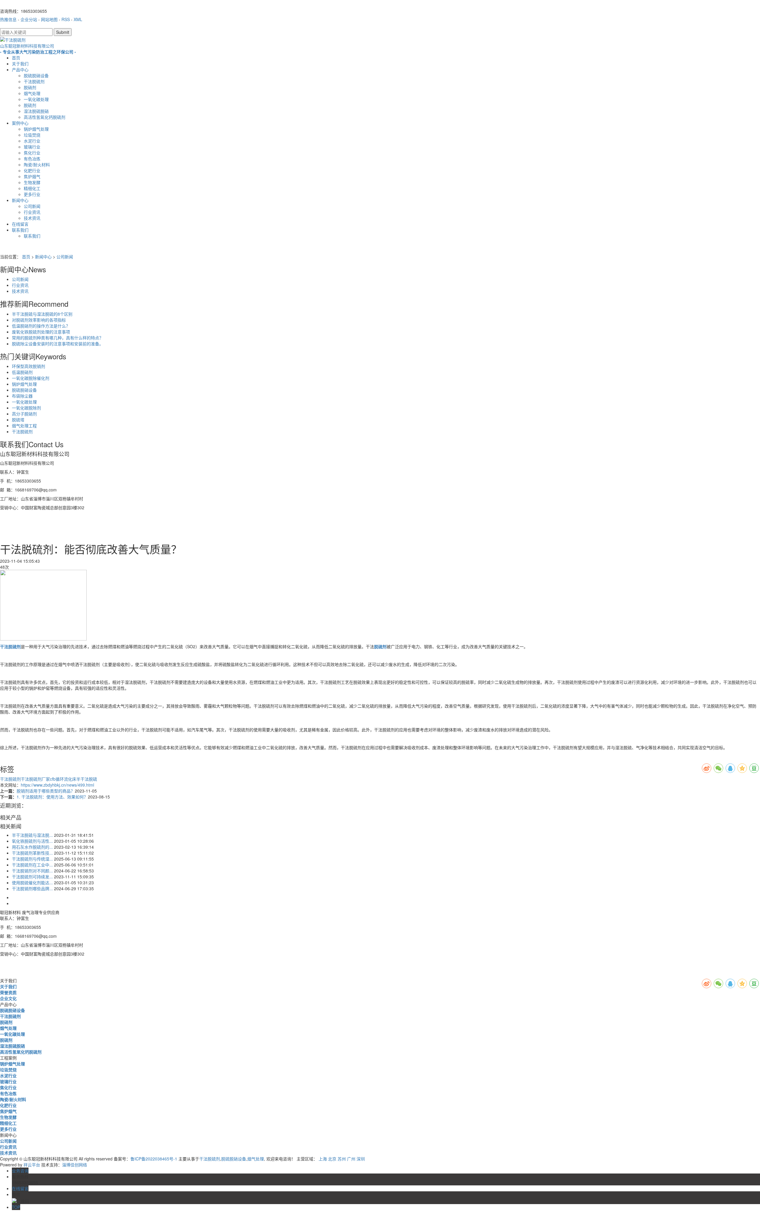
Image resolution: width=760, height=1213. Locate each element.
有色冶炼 (32, 159)
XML (78, 19)
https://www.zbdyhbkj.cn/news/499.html (57, 785)
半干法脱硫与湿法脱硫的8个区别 (42, 314)
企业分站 (28, 19)
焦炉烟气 (32, 176)
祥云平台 (31, 1165)
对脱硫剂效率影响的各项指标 (39, 320)
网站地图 (49, 19)
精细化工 (32, 188)
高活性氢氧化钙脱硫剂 (44, 117)
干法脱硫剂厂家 (35, 779)
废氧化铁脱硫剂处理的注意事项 (41, 332)
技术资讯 (32, 218)
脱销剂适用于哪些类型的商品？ (46, 791)
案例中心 (20, 123)
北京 (332, 1159)
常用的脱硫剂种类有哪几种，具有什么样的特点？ (57, 338)
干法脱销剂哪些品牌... (32, 888)
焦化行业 (32, 153)
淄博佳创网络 (74, 1165)
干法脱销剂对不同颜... (32, 871)
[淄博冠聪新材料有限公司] (43, 604)
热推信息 (8, 19)
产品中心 (20, 69)
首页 (16, 58)
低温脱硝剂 (22, 372)
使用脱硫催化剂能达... (32, 882)
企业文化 (8, 998)
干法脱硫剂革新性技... (32, 853)
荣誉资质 (8, 992)
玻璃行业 (32, 147)
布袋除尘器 (22, 396)
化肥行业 (32, 170)
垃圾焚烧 (32, 135)
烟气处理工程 (24, 425)
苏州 (342, 1159)
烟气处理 (32, 93)
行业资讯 (32, 212)
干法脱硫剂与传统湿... (32, 859)
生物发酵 (32, 182)
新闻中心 (20, 200)
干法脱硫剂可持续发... (32, 877)
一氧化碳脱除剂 (26, 408)
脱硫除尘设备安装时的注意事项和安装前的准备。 (57, 344)
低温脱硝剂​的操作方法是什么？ (41, 326)
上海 (323, 1159)
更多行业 (32, 194)
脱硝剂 (30, 87)
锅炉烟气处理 (36, 129)
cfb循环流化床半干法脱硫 (73, 779)
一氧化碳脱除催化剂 (30, 378)
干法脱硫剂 (34, 81)
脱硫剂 (30, 105)
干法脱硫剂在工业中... (32, 865)
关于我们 (20, 64)
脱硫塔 (18, 420)
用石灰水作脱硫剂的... (32, 847)
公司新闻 (32, 206)
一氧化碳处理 (36, 99)
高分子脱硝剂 (24, 414)
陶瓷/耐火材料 (37, 164)
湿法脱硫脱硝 (36, 111)
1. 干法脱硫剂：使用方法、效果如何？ (52, 797)
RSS (65, 19)
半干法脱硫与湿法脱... (32, 835)
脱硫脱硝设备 (36, 75)
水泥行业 (32, 141)
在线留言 (20, 224)
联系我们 (20, 230)
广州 (351, 1159)
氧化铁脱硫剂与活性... (32, 841)
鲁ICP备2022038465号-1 (153, 1159)
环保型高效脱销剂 (28, 366)
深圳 (361, 1159)
